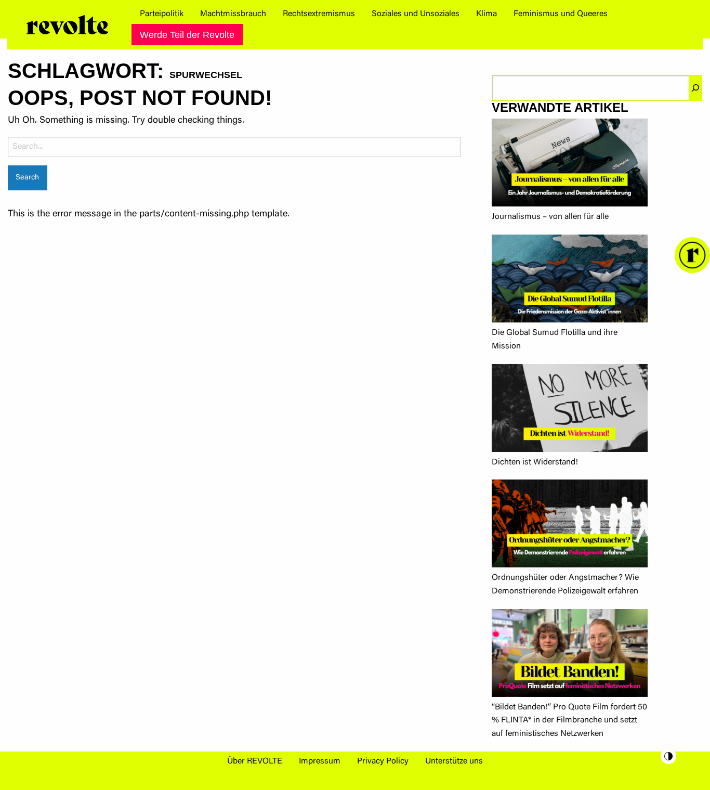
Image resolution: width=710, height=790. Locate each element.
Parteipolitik (161, 14)
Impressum (319, 761)
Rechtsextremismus (319, 14)
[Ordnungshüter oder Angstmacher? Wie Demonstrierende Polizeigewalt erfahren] (570, 526)
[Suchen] (695, 87)
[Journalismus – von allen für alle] (570, 165)
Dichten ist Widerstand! (535, 462)
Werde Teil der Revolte (187, 35)
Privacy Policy (383, 761)
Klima (486, 14)
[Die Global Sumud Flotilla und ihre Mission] (570, 281)
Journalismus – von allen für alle (550, 217)
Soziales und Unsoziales (415, 14)
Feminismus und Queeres (561, 14)
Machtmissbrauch (233, 14)
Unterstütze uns (454, 761)
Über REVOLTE (254, 761)
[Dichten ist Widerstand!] (570, 410)
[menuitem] (162, 14)
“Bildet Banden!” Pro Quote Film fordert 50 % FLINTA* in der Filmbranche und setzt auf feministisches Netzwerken (569, 720)
